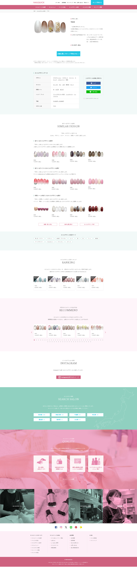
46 (73, 341)
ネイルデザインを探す (74, 7)
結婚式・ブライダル (61, 238)
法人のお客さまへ (75, 542)
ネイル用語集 (94, 538)
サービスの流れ (62, 7)
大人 (60, 84)
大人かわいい (50, 241)
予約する (97, 2)
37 (54, 341)
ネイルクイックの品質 (41, 7)
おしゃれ (55, 84)
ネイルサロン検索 (87, 7)
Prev (32, 332)
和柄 (67, 80)
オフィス (69, 241)
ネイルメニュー (52, 7)
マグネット (65, 78)
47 (75, 341)
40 (60, 341)
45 (71, 341)
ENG (59, 2)
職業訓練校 (53, 547)
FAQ (75, 2)
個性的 (67, 84)
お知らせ (53, 540)
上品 (63, 84)
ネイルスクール (54, 545)
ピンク (71, 238)
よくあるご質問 (54, 542)
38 (56, 341)
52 (86, 341)
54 (90, 341)
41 (62, 341)
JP (56, 2)
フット (89, 238)
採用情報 (64, 2)
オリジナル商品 (35, 552)
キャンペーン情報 (98, 7)
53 (88, 341)
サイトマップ (70, 2)
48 (77, 341)
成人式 (62, 89)
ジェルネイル (69, 94)
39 (58, 341)
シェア (94, 83)
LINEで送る (94, 91)
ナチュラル (60, 241)
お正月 (57, 89)
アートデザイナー (39, 241)
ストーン (71, 78)
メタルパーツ (61, 80)
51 (84, 341)
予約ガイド (86, 2)
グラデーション (57, 78)
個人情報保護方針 (75, 547)
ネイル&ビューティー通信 (57, 538)
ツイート (95, 87)
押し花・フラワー (39, 238)
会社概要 (73, 538)
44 (69, 341)
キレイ (72, 84)
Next (105, 332)
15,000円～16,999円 (58, 101)
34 (47, 341)
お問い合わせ (80, 2)
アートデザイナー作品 (59, 94)
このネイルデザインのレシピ (91, 98)
